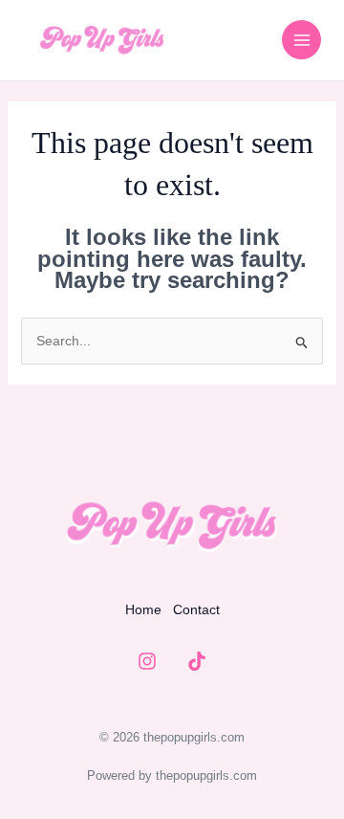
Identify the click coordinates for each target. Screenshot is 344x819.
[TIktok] (196, 661)
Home (143, 609)
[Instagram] (147, 661)
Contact (196, 609)
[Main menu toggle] (301, 39)
